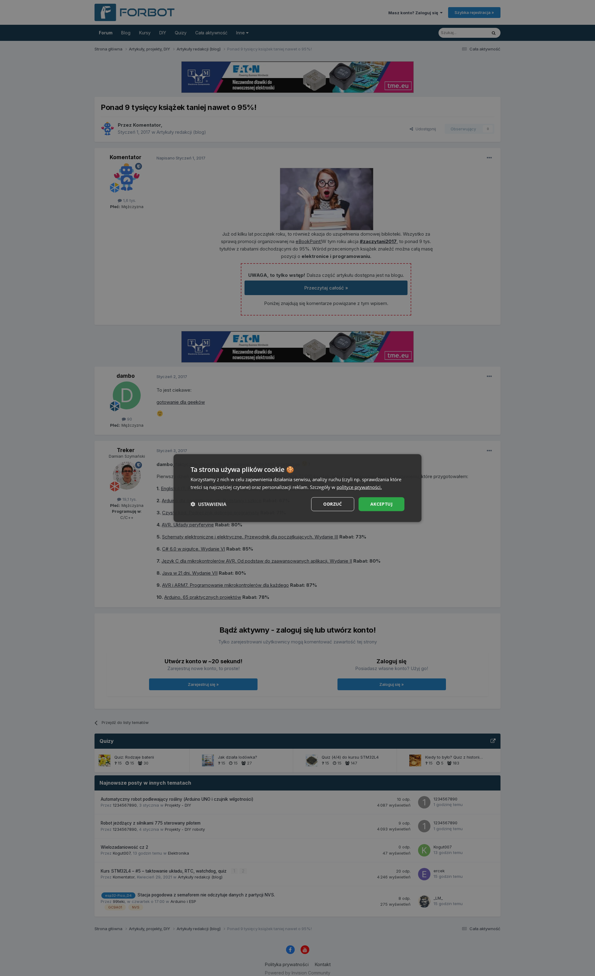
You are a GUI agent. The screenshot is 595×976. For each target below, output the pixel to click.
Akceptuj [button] (381, 504)
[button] (208, 504)
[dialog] (297, 488)
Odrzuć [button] (332, 504)
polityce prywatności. (359, 487)
